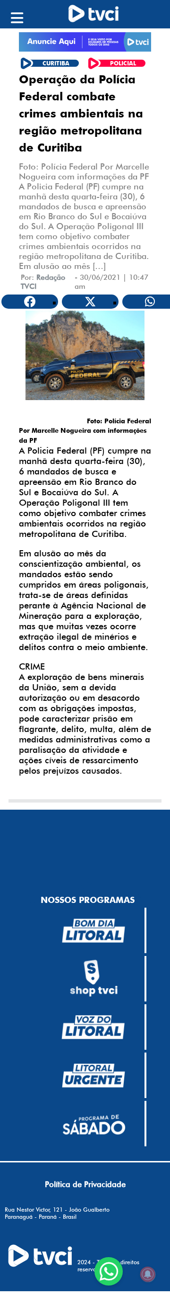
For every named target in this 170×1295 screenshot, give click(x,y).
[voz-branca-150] (94, 1027)
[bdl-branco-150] (94, 931)
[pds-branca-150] (94, 1123)
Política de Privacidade (85, 1184)
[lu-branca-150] (94, 1076)
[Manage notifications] (147, 1274)
